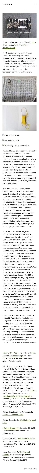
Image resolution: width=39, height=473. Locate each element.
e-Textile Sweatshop (10, 428)
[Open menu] (35, 4)
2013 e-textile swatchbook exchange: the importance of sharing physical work (19, 393)
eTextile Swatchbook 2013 (12, 415)
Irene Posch (7, 4)
